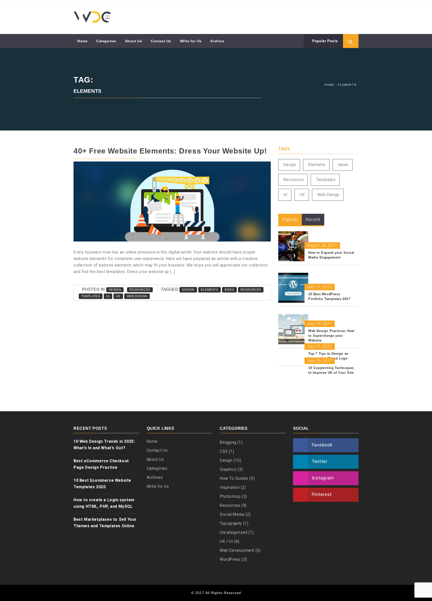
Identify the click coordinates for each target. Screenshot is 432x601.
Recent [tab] (313, 219)
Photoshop (230, 496)
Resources (140, 289)
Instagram (323, 477)
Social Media (232, 514)
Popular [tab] (290, 219)
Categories (106, 41)
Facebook (322, 445)
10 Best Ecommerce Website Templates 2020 (102, 483)
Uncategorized (234, 532)
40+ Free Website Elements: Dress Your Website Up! (170, 151)
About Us (133, 41)
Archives (155, 477)
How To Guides (234, 478)
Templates (90, 296)
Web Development (237, 550)
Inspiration (230, 487)
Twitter (320, 461)
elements (209, 289)
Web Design (137, 296)
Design (115, 289)
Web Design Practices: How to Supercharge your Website (331, 335)
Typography (231, 523)
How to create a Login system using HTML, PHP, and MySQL (104, 503)
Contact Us (161, 41)
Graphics (228, 469)
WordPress (230, 559)
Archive (217, 41)
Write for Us (191, 41)
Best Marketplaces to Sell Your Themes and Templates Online (105, 522)
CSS (224, 451)
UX (118, 296)
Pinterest (322, 494)
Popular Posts (325, 41)
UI (108, 296)
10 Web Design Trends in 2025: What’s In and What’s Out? (104, 444)
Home (82, 41)
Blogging (228, 442)
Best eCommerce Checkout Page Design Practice (101, 464)
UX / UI (226, 541)
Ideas (229, 289)
